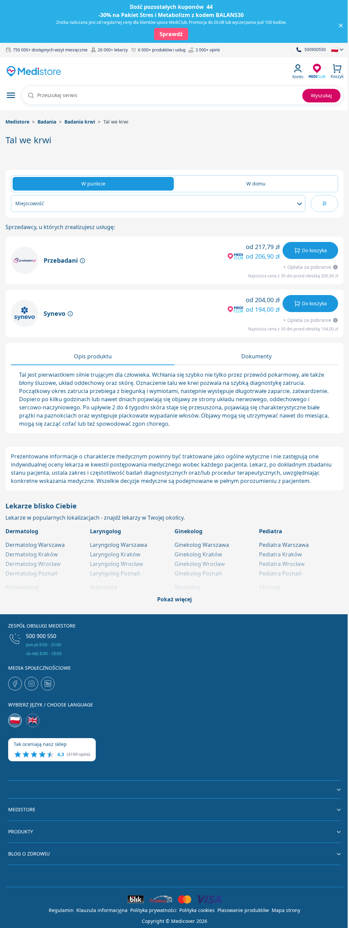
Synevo (55, 313)
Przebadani (61, 260)
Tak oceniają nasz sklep (40, 744)
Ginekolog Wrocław (199, 564)
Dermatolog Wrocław (33, 564)
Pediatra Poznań (280, 573)
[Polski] (15, 720)
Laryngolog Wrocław (116, 564)
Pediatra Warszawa (284, 545)
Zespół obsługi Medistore (42, 625)
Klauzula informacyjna (101, 910)
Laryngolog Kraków (115, 554)
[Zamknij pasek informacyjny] (340, 25)
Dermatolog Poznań (31, 573)
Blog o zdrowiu (29, 853)
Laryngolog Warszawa (118, 545)
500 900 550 (41, 636)
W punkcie (93, 183)
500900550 (315, 49)
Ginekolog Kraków (198, 554)
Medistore (17, 121)
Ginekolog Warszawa (201, 545)
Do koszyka (314, 250)
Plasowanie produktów (243, 910)
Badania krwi (79, 121)
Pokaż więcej (174, 599)
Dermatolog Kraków (31, 554)
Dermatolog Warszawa (35, 545)
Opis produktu (93, 356)
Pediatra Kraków (280, 554)
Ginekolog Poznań (198, 573)
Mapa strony (286, 910)
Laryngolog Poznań (115, 573)
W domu (255, 183)
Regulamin (61, 910)
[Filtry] (324, 203)
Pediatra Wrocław (282, 564)
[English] (33, 720)
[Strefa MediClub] (317, 70)
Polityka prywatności (153, 910)
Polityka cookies (197, 910)
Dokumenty (256, 356)
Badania (46, 121)
